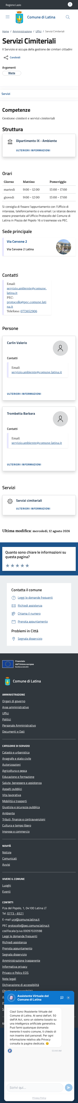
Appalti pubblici (12, 789)
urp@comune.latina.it (26, 919)
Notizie (6, 852)
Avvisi (6, 864)
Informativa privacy (14, 966)
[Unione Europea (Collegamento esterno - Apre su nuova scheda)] (39, 664)
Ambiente (8, 813)
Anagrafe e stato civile (16, 758)
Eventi (6, 891)
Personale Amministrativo (19, 725)
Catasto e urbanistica (16, 752)
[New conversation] (62, 998)
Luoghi (6, 885)
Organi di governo (13, 701)
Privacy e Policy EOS (15, 972)
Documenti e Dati (13, 731)
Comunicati (9, 858)
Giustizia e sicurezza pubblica (21, 807)
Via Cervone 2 (17, 241)
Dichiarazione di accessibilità (20, 985)
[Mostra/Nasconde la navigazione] (7, 16)
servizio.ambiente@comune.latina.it (37, 372)
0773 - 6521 (15, 913)
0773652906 (28, 311)
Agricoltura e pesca (14, 770)
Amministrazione (22, 31)
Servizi (6, 93)
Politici (6, 719)
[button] (13, 4)
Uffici (38, 31)
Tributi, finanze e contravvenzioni (23, 819)
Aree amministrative (15, 707)
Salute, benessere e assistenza (22, 782)
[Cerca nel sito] (67, 17)
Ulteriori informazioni (33, 150)
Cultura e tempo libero (16, 825)
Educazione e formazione (18, 776)
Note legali (9, 978)
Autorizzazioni (11, 764)
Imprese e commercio (16, 831)
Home (5, 31)
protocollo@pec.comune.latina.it (28, 925)
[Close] (68, 998)
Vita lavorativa (11, 795)
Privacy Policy (39, 1098)
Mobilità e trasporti (14, 801)
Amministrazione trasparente (21, 960)
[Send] (69, 1087)
